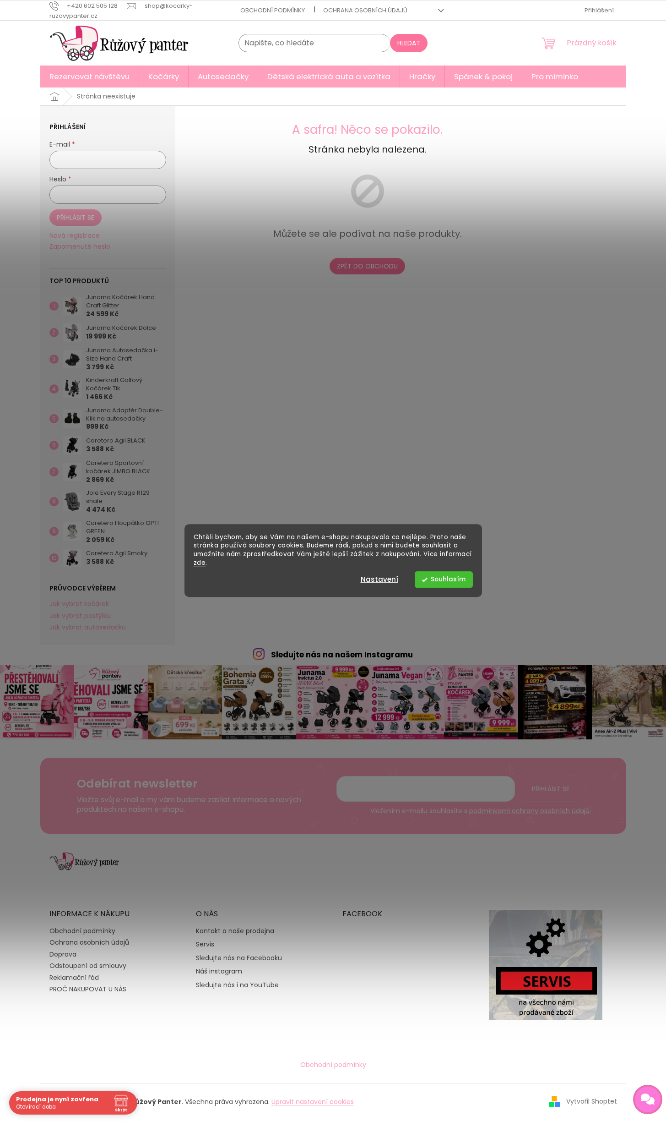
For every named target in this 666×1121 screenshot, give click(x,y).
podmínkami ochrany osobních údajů (529, 810)
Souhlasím (448, 579)
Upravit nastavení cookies (312, 1101)
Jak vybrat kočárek (79, 604)
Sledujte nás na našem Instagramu (342, 654)
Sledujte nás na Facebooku (239, 958)
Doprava (62, 954)
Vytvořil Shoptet (591, 1101)
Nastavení (379, 579)
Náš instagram (219, 971)
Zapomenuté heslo (79, 246)
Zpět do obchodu (367, 266)
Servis (205, 944)
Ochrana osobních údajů (365, 10)
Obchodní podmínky (272, 10)
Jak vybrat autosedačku (87, 627)
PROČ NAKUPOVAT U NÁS (87, 989)
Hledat (408, 43)
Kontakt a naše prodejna (235, 931)
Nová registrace (74, 235)
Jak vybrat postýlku (80, 615)
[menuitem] (89, 76)
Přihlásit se (75, 217)
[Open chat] (647, 1099)
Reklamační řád (74, 977)
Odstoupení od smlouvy (87, 965)
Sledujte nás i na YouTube (237, 985)
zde (200, 562)
